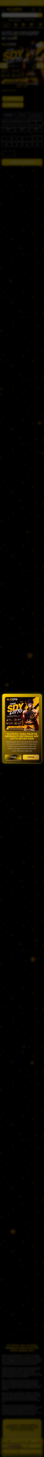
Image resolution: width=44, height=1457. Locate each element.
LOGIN (13, 757)
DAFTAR (31, 757)
